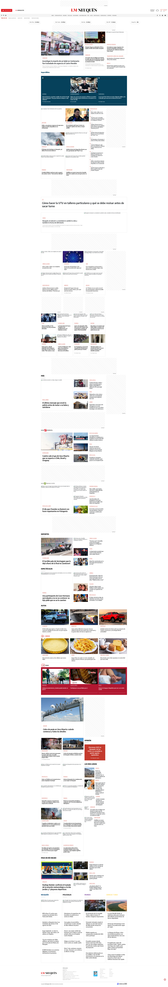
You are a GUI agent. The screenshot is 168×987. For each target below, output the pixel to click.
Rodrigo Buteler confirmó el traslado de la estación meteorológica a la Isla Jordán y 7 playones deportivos (56, 887)
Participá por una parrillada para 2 (79, 688)
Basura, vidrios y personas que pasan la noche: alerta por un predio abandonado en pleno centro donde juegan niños (51, 755)
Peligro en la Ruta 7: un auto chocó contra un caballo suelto (72, 942)
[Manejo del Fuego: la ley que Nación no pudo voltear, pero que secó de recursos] (73, 278)
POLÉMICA (76, 323)
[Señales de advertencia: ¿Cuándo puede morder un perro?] (55, 676)
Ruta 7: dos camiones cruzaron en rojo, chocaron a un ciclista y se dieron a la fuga (73, 949)
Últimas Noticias (58, 15)
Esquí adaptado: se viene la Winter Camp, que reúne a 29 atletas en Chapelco (50, 932)
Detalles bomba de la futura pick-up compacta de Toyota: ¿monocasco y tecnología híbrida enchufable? (112, 630)
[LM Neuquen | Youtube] (165, 15)
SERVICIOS (65, 750)
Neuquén (65, 15)
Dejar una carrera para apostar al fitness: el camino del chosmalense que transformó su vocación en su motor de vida (83, 98)
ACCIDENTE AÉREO (45, 820)
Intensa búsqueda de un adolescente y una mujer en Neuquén (72, 780)
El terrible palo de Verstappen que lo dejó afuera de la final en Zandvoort (56, 562)
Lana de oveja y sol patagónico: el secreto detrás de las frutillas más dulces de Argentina (95, 501)
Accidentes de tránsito (68, 845)
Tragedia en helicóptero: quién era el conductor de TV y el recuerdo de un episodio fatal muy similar (51, 825)
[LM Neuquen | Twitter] (160, 15)
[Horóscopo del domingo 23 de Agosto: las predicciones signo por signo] (73, 257)
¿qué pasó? (44, 122)
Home (52, 15)
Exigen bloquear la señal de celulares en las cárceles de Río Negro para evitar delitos (96, 867)
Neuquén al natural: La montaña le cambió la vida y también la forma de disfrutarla (59, 222)
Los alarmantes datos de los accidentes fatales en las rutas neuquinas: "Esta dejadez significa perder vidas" (72, 850)
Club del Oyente (73, 685)
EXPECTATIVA (102, 626)
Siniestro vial (45, 776)
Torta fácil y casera (104, 655)
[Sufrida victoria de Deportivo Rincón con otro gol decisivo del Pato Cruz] (77, 138)
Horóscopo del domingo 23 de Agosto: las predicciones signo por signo (72, 268)
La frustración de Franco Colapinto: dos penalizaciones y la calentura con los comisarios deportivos (64, 328)
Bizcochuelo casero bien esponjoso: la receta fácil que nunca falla (112, 658)
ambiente (66, 285)
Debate (100, 685)
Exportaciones (45, 452)
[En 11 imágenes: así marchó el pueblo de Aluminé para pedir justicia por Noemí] (81, 338)
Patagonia (114, 15)
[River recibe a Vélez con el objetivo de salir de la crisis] (51, 257)
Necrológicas (103, 15)
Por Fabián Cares (88, 68)
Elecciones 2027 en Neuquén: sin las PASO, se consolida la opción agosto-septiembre (95, 751)
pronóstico (44, 146)
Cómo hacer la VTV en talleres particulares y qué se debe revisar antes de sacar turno (83, 204)
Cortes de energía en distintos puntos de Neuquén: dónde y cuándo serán (72, 754)
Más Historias (27, 18)
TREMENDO (44, 169)
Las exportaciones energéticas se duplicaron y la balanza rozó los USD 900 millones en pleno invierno (96, 438)
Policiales (70, 15)
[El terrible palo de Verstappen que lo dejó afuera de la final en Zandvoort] (57, 547)
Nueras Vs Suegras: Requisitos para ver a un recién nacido (111, 688)
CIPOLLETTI (44, 881)
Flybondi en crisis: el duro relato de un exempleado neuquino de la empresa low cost (95, 396)
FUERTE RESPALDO (45, 285)
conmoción (87, 54)
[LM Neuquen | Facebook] (157, 15)
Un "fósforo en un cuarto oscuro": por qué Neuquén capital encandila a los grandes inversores (94, 289)
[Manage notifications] (165, 979)
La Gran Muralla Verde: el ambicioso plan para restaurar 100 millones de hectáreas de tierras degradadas (116, 916)
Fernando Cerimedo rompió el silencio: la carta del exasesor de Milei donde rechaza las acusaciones (94, 924)
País (88, 15)
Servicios (110, 976)
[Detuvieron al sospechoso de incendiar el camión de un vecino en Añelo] (73, 905)
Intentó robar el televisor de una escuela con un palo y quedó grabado (96, 877)
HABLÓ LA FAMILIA (45, 845)
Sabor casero (45, 655)
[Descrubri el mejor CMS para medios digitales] (122, 984)
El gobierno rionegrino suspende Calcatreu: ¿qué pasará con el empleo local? (96, 459)
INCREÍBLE (44, 592)
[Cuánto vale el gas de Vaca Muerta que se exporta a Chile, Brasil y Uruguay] (57, 441)
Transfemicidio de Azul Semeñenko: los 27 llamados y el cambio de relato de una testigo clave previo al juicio (72, 825)
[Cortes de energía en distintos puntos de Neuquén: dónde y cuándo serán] (73, 744)
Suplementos (102, 976)
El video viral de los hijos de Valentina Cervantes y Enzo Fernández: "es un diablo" (96, 599)
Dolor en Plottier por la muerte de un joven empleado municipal (51, 780)
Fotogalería (77, 344)
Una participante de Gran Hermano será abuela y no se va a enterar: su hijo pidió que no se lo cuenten (56, 598)
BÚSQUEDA (65, 776)
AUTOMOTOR (44, 626)
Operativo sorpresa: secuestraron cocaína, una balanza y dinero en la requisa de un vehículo (50, 802)
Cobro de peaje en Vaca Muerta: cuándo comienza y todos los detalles (58, 730)
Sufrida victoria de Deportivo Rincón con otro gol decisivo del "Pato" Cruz (76, 150)
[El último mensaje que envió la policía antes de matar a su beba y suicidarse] (57, 388)
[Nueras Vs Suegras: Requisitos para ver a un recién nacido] (112, 676)
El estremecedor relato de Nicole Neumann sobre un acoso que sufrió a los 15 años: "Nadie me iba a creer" (96, 578)
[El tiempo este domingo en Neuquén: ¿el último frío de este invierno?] (52, 138)
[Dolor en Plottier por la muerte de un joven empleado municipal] (51, 769)
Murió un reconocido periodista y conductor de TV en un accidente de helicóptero (72, 802)
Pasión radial (101, 94)
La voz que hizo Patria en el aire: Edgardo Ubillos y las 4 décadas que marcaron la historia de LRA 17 (112, 97)
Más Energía (75, 15)
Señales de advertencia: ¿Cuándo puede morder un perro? (55, 688)
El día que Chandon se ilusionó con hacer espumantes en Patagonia (55, 510)
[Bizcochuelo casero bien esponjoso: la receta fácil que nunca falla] (113, 646)
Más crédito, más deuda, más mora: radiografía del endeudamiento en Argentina (95, 491)
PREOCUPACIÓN (45, 750)
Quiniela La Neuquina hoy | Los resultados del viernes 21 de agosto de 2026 (51, 923)
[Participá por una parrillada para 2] (84, 676)
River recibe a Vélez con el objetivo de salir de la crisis (97, 112)
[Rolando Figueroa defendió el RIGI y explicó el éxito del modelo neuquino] (95, 37)
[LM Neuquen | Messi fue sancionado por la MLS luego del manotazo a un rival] (81, 562)
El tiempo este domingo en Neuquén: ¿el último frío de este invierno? (52, 150)
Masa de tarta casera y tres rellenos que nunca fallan (54, 658)
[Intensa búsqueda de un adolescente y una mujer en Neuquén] (73, 769)
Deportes (109, 15)
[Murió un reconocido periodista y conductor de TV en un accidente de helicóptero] (73, 791)
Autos (91, 15)
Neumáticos (73, 626)
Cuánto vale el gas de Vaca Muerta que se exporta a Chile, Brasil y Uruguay (55, 458)
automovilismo (61, 323)
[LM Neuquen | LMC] (19, 10)
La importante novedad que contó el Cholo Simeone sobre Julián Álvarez (96, 553)
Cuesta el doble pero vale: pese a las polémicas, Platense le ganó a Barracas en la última (98, 146)
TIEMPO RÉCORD (69, 169)
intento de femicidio (111, 44)
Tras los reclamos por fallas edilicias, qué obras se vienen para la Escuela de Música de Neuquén (50, 942)
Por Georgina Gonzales (46, 101)
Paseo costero (69, 122)
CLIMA (43, 323)
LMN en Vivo (20, 18)
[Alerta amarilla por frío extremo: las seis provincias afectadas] (48, 317)
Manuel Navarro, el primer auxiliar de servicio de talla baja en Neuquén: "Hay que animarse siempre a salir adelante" (55, 98)
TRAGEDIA (65, 798)
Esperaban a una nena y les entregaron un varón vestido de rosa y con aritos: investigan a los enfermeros (96, 407)
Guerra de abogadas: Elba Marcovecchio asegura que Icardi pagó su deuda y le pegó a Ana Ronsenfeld (81, 328)
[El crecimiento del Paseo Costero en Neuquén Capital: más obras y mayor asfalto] (77, 114)
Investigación (94, 344)
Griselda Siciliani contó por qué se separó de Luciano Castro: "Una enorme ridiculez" (52, 173)
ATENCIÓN (45, 725)
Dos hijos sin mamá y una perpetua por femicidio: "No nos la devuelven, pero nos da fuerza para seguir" (51, 849)
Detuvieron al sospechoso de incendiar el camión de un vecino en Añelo (72, 915)
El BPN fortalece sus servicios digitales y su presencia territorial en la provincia (50, 951)
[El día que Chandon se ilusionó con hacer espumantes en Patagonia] (57, 494)
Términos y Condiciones (103, 977)
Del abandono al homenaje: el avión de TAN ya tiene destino (115, 59)
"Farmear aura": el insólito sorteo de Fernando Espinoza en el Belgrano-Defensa (97, 119)
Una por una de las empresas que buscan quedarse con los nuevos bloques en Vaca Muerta (95, 449)
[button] (1, 15)
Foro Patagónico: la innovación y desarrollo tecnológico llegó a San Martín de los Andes (94, 268)
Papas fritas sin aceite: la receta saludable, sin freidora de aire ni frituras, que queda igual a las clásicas (83, 659)
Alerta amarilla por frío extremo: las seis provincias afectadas (49, 327)
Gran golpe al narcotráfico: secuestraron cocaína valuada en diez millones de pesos (72, 923)
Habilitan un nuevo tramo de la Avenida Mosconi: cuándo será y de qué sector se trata (76, 174)
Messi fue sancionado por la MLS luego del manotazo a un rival (96, 562)
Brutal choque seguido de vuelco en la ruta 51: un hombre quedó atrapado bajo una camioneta (116, 67)
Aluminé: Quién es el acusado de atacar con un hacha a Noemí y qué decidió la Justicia (97, 348)
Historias (44, 94)
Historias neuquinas (74, 94)
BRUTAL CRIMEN (45, 399)
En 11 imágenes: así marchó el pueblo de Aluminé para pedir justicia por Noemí (81, 348)
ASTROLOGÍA (66, 263)
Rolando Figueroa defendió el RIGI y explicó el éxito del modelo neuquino (94, 47)
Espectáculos (96, 15)
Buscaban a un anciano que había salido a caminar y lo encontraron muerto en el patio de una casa (97, 328)
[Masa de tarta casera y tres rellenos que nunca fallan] (55, 646)
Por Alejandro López (95, 758)
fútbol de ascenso (70, 146)
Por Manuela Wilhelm (67, 828)
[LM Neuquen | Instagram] (163, 15)
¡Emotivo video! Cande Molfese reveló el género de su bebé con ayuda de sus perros (96, 589)
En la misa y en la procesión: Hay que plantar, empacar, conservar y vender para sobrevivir (96, 511)
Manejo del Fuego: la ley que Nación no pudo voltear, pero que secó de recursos (72, 289)
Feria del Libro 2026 (12, 18)
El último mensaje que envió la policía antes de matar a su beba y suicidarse (55, 405)
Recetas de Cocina (35, 18)
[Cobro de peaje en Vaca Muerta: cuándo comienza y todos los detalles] (62, 709)
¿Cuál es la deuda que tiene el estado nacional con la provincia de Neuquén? (100, 801)
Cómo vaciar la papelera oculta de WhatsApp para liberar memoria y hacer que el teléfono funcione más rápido (116, 957)
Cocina (72, 655)
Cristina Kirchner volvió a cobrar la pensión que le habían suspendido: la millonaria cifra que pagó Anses (95, 385)
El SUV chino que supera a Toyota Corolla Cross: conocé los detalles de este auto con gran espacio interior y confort (54, 630)
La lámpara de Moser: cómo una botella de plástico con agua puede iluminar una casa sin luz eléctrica (116, 935)
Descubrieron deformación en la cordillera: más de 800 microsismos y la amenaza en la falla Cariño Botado (95, 955)
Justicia (65, 820)
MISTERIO (92, 323)
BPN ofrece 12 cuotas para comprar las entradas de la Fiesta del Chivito (49, 915)
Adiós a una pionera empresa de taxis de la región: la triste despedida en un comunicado (52, 127)
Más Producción (82, 15)
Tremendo (44, 344)
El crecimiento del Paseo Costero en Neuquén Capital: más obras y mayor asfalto (75, 127)
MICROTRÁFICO (44, 798)
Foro (87, 263)
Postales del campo (46, 505)
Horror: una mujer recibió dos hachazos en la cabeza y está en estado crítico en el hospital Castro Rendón (73, 933)
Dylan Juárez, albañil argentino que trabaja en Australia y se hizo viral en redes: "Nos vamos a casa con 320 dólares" (48, 349)
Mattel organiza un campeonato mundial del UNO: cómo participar (94, 934)
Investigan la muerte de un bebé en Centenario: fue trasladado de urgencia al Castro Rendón (60, 62)
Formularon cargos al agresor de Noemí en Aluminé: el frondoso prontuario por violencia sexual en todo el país (115, 49)
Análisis (87, 285)
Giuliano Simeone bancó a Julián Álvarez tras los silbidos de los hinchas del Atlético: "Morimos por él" (97, 126)
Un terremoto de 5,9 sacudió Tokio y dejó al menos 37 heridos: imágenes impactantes (95, 915)
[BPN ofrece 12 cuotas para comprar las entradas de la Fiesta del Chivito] (51, 905)
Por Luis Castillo (73, 101)
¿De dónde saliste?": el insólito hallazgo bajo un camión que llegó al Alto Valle (95, 888)
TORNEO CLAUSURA (46, 263)
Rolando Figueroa (89, 44)
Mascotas (44, 685)
